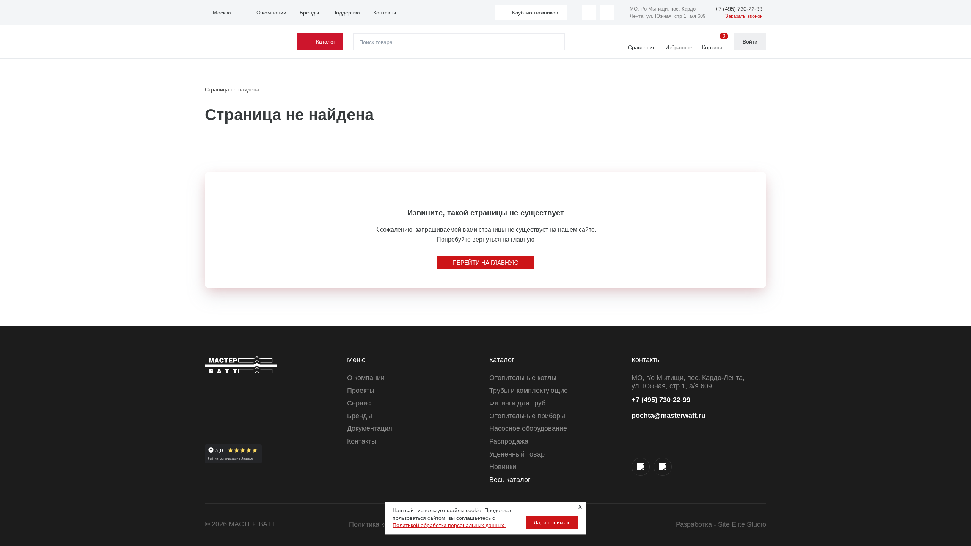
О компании (271, 12)
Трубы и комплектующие (528, 390)
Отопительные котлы (522, 377)
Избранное (679, 47)
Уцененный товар (517, 454)
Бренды (309, 12)
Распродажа (508, 441)
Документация (369, 428)
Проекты (360, 390)
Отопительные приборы (527, 416)
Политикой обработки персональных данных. (449, 525)
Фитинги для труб (517, 403)
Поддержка (346, 12)
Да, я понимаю (552, 522)
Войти (750, 42)
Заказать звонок (743, 16)
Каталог (325, 42)
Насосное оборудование (528, 428)
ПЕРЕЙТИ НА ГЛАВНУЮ (485, 262)
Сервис (359, 403)
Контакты (384, 12)
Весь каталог (510, 479)
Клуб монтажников (535, 12)
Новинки (502, 467)
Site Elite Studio (742, 524)
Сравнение (642, 47)
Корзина (713, 42)
